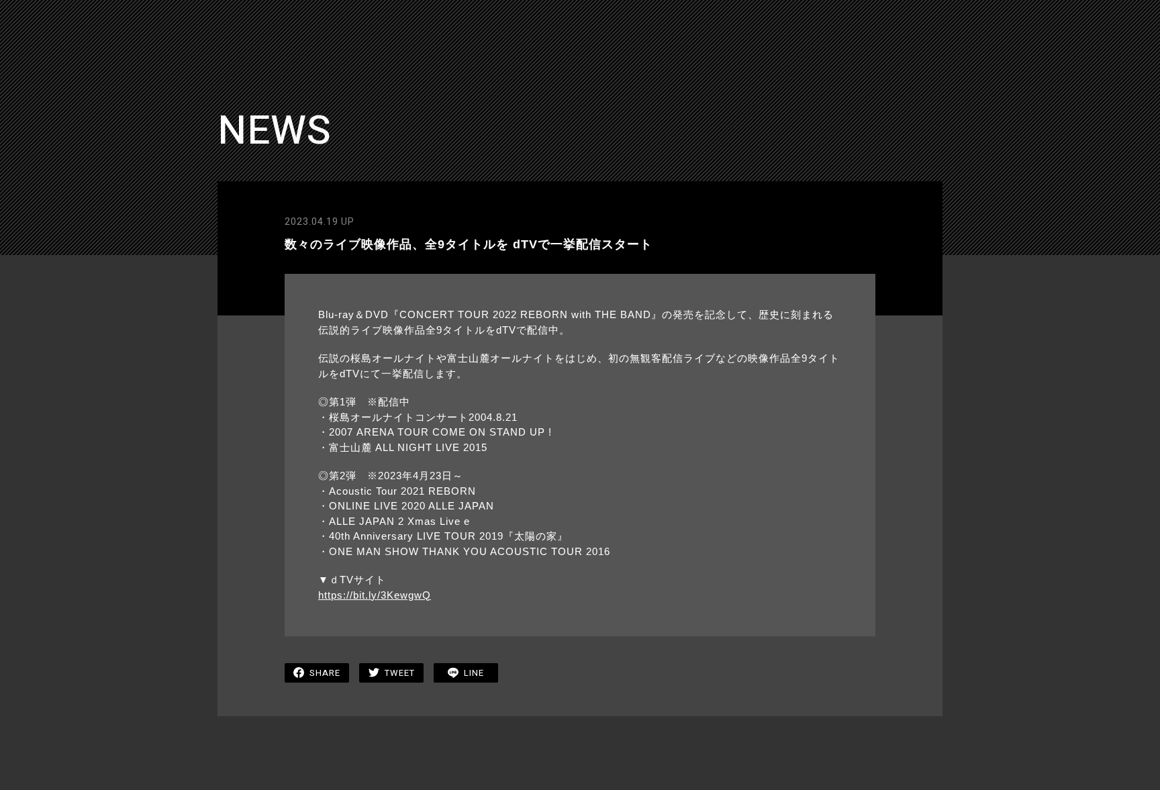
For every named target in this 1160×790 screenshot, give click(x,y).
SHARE (324, 672)
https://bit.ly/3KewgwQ (374, 595)
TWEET (400, 672)
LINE (474, 672)
